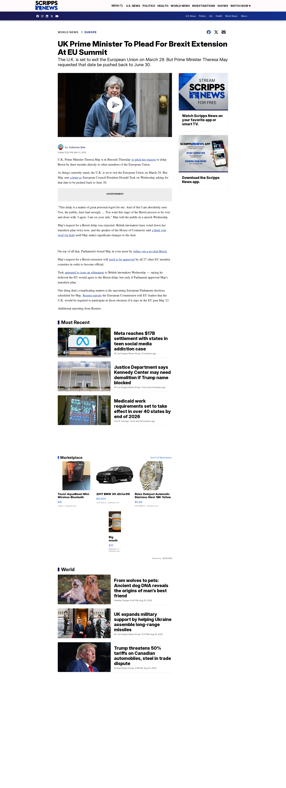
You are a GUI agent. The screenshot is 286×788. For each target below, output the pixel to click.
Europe (91, 32)
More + (244, 16)
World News (180, 5)
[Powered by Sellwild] (167, 558)
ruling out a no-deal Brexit (150, 251)
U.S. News (133, 5)
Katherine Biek (77, 147)
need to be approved (122, 259)
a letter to (76, 177)
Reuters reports (92, 295)
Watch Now (239, 5)
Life (211, 16)
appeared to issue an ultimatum (84, 272)
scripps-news (48, 16)
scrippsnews (38, 16)
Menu (116, 5)
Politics (149, 5)
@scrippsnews (57, 16)
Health (162, 5)
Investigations (203, 5)
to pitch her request (144, 159)
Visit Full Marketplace (161, 457)
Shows (222, 5)
